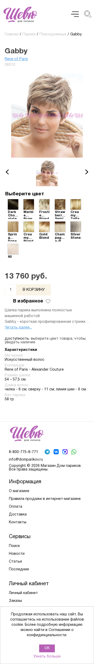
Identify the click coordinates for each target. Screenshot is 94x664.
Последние (19, 569)
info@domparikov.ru (26, 459)
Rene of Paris (16, 59)
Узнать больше (47, 656)
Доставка (18, 514)
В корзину (34, 290)
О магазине (19, 491)
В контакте (57, 452)
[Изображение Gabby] (47, 173)
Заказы (15, 601)
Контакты (17, 522)
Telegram (48, 452)
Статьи (15, 561)
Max (65, 452)
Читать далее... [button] (18, 327)
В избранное (28, 301)
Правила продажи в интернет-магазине (45, 499)
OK (47, 648)
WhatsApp (74, 452)
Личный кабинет (23, 593)
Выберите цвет (24, 194)
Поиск (14, 546)
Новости (17, 554)
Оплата (15, 506)
